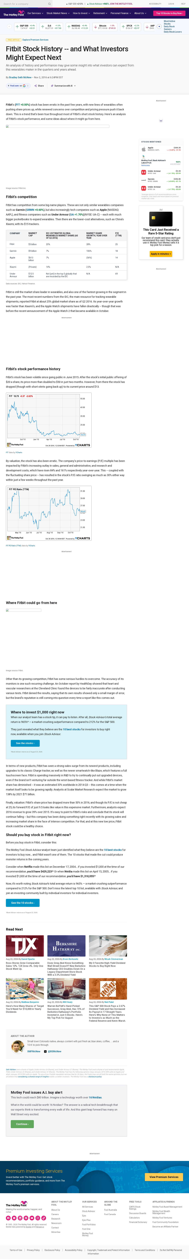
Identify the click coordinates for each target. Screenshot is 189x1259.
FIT (18, 104)
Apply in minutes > (161, 253)
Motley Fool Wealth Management (161, 1212)
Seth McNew (11, 1070)
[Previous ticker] (9, 26)
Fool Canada (110, 1214)
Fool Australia (110, 1210)
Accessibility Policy (73, 1250)
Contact (55, 1227)
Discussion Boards (137, 1213)
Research (55, 1219)
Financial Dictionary (138, 1222)
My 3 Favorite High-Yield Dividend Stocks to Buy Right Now (107, 964)
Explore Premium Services (35, 40)
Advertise (55, 1232)
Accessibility (155, 4)
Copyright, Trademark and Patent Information (108, 1250)
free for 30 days (77, 1074)
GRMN (30, 209)
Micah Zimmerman (114, 959)
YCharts (19, 452)
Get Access (145, 165)
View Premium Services (164, 1177)
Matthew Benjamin (30, 1002)
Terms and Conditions (145, 1250)
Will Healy (67, 1002)
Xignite (28, 1227)
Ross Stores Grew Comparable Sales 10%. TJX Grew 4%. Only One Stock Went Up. (24, 966)
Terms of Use (16, 1250)
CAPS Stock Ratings (134, 1208)
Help (183, 4)
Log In (171, 4)
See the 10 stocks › (22, 902)
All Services (87, 1207)
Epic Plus (86, 1220)
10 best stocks (72, 729)
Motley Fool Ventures (162, 1218)
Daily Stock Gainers (169, 27)
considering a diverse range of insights (33, 1077)
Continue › (22, 1124)
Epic (84, 1215)
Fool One (86, 1229)
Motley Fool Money (87, 1234)
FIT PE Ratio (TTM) (13, 546)
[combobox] (26, 4)
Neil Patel (109, 1002)
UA (72, 214)
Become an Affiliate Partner (165, 1226)
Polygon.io (39, 1227)
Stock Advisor (88, 1211)
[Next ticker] (159, 26)
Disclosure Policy (52, 1250)
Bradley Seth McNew (20, 77)
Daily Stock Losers (173, 32)
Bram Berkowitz (70, 959)
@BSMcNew (54, 1051)
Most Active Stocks (169, 22)
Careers (55, 1214)
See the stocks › (25, 743)
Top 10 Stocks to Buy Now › (169, 13)
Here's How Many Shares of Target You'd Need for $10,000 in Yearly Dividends (25, 1009)
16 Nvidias (95, 1097)
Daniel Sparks (28, 959)
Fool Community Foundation (166, 1222)
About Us (55, 1210)
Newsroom (56, 1223)
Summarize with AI (63, 86)
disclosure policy (94, 1077)
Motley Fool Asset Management (167, 1207)
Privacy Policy (33, 1250)
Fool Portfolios (89, 1224)
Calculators (134, 1218)
